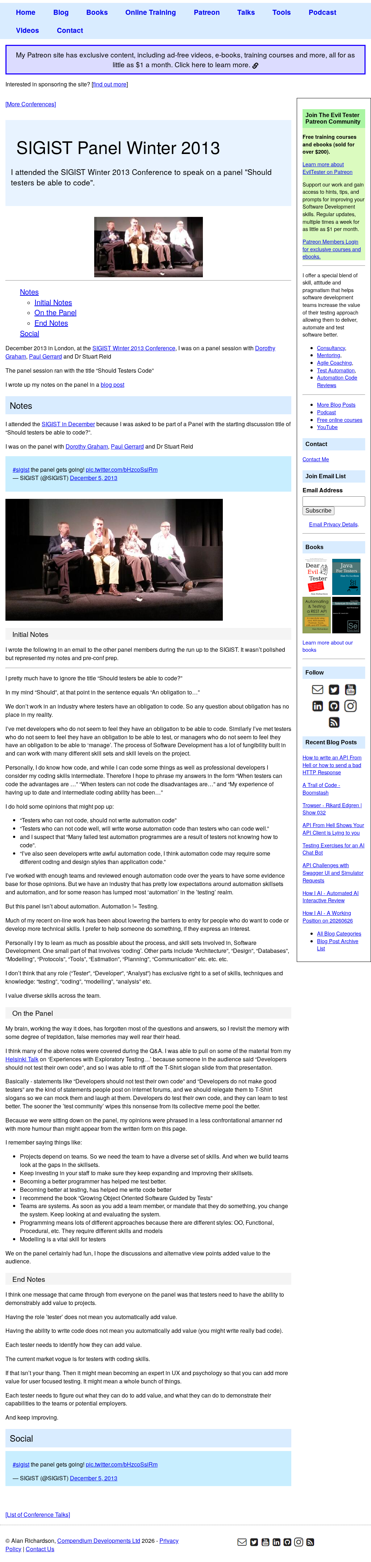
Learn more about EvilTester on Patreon (328, 167)
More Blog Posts (336, 404)
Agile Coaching (334, 362)
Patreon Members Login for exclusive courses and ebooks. (332, 248)
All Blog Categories (339, 933)
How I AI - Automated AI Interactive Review (331, 896)
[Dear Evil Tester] (317, 576)
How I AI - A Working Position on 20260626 (328, 916)
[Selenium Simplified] (346, 614)
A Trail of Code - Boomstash (321, 788)
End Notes (51, 322)
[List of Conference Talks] (37, 1514)
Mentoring (328, 355)
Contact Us (40, 1549)
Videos (27, 30)
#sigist (21, 469)
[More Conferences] (30, 104)
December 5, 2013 (93, 478)
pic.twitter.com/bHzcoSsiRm (122, 469)
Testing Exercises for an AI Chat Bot (333, 848)
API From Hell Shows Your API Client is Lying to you (333, 828)
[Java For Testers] (346, 576)
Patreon (207, 12)
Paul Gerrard (45, 356)
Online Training (150, 12)
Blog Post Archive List (337, 944)
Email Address (323, 490)
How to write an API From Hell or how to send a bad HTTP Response (332, 764)
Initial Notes (53, 302)
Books (97, 12)
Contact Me (316, 459)
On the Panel (55, 312)
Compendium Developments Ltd (98, 1540)
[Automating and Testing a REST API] (317, 614)
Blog (61, 12)
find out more (109, 84)
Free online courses (339, 419)
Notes (29, 291)
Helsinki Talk (21, 1059)
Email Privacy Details (333, 524)
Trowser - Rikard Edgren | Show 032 (332, 808)
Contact (70, 30)
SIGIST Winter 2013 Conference (133, 348)
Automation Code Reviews (337, 381)
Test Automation (336, 370)
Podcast (322, 12)
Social (29, 333)
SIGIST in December (68, 424)
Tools (281, 12)
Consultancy (331, 347)
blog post (112, 384)
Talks (246, 12)
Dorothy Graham (87, 446)
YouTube (327, 427)
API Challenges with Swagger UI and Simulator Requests (333, 872)
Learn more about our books (328, 646)
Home (26, 12)
